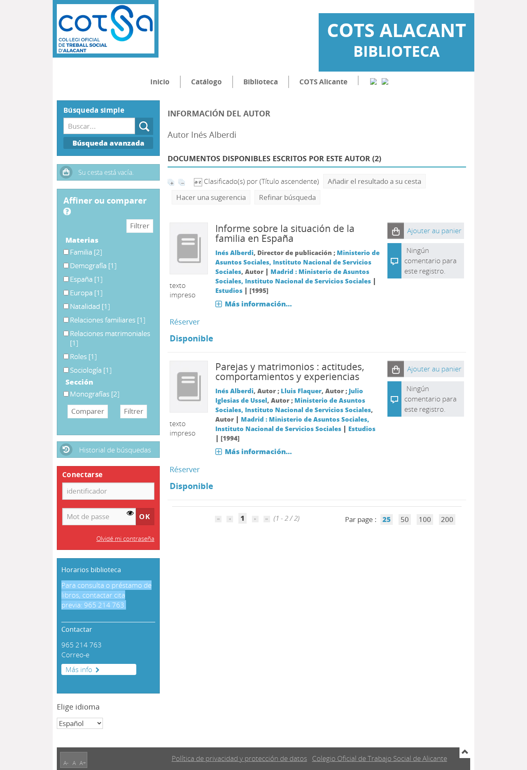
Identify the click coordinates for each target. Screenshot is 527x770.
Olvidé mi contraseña (125, 538)
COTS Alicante (323, 81)
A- (66, 763)
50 (405, 519)
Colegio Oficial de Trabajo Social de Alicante (379, 758)
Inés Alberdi (234, 252)
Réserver (185, 322)
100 (425, 519)
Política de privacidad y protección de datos (239, 758)
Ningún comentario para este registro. (430, 261)
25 (386, 519)
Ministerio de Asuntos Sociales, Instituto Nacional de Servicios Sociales (297, 262)
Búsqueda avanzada (108, 143)
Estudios (229, 290)
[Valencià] (385, 80)
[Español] (373, 80)
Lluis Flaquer (301, 391)
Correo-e (75, 654)
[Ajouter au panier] (395, 230)
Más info (78, 669)
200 (447, 519)
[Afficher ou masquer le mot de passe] (130, 513)
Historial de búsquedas (115, 450)
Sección (79, 382)
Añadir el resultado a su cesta (374, 181)
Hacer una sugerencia (211, 197)
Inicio (160, 81)
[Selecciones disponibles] (199, 181)
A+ (82, 763)
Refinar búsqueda (287, 197)
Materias (81, 240)
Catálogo (206, 81)
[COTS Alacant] (105, 28)
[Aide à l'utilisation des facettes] (67, 211)
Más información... (258, 303)
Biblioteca (260, 81)
